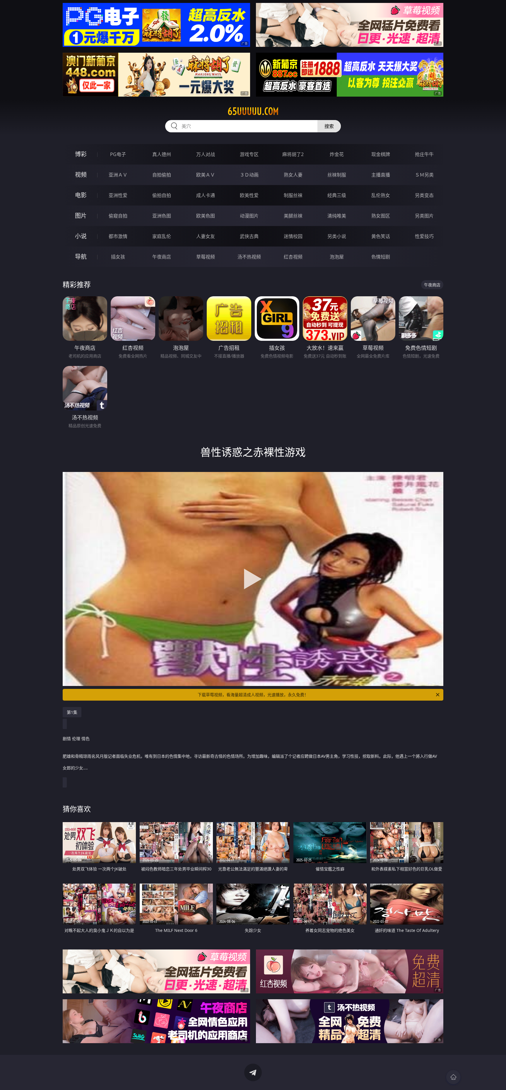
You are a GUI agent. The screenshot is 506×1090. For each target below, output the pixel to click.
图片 (81, 216)
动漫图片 (249, 216)
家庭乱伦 (161, 236)
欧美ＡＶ (205, 175)
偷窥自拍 (118, 216)
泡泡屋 (337, 257)
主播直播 (380, 175)
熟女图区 (380, 216)
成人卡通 (205, 195)
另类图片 (424, 216)
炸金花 (337, 154)
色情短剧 (380, 257)
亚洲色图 (161, 216)
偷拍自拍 (161, 195)
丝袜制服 (336, 175)
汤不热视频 (249, 257)
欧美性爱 (249, 195)
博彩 (81, 154)
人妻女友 (205, 236)
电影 (81, 195)
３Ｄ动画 (249, 175)
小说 (81, 236)
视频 (81, 175)
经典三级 (336, 195)
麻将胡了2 (293, 154)
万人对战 (205, 154)
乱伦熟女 (380, 195)
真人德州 (161, 154)
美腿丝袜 (293, 216)
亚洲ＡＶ (118, 175)
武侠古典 (249, 236)
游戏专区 (249, 154)
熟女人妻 (293, 175)
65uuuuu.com (253, 111)
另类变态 (424, 195)
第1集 (72, 712)
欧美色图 (205, 216)
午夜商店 (161, 257)
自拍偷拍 (161, 175)
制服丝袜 (293, 195)
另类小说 (336, 236)
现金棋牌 (380, 154)
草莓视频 (205, 257)
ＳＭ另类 (424, 175)
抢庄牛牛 (424, 154)
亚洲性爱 (118, 195)
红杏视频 (293, 257)
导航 (81, 257)
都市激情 (118, 236)
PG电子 (118, 154)
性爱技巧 (424, 236)
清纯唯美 (336, 216)
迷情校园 (293, 236)
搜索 (329, 126)
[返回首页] (453, 1077)
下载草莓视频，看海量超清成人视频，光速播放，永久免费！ (253, 694)
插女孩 (118, 257)
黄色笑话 (380, 236)
